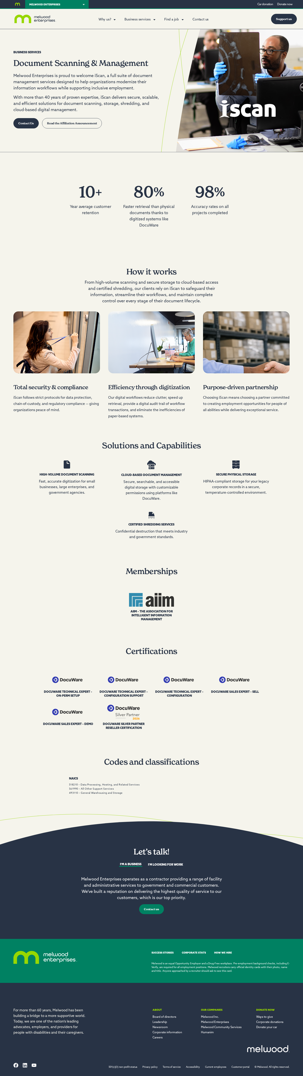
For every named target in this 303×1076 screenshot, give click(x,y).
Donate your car (266, 1027)
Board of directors (164, 1017)
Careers (158, 1037)
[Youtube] (34, 1065)
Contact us (201, 19)
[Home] (17, 4)
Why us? (105, 19)
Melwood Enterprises (215, 1022)
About (157, 1010)
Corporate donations (269, 1022)
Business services (137, 19)
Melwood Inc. (210, 1017)
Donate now (265, 1010)
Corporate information (167, 1032)
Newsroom (160, 1027)
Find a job (171, 19)
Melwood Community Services (221, 1027)
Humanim (207, 1032)
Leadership (160, 1022)
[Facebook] (15, 1065)
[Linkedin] (24, 1065)
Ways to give (264, 1017)
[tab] (130, 865)
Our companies (211, 1010)
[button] (272, 1067)
